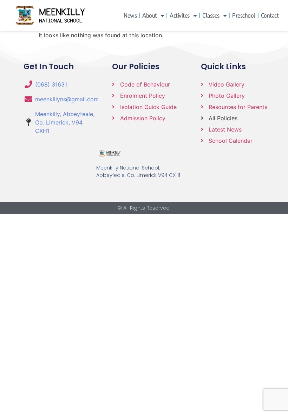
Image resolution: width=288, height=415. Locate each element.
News (130, 15)
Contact (270, 15)
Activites (180, 15)
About (149, 15)
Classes (211, 15)
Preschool (243, 15)
